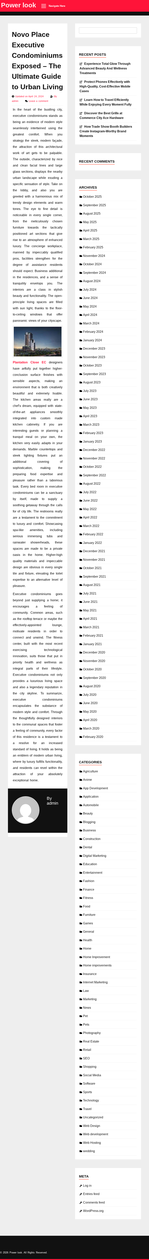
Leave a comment (38, 101)
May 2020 (90, 711)
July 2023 (89, 391)
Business (89, 830)
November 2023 (94, 357)
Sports (87, 1092)
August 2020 (91, 686)
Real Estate (91, 1041)
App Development (95, 788)
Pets (86, 1024)
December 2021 (94, 551)
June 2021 (90, 601)
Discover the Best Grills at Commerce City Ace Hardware (102, 116)
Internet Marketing (95, 982)
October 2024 (92, 264)
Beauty (88, 813)
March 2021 (91, 627)
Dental (87, 847)
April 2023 (90, 416)
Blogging (89, 822)
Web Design (91, 1125)
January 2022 (92, 542)
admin (15, 101)
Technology (91, 1100)
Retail (87, 1049)
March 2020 (91, 728)
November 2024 (94, 255)
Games (88, 923)
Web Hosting (92, 1142)
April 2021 (90, 618)
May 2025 (90, 222)
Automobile (91, 805)
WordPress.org (93, 1210)
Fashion (88, 881)
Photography (92, 1033)
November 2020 (94, 661)
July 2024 (89, 289)
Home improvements (97, 965)
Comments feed (94, 1202)
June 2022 (90, 500)
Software (89, 1083)
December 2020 (94, 652)
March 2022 (91, 526)
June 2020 (90, 703)
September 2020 (94, 677)
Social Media (92, 1075)
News (87, 1007)
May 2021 (90, 610)
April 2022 (90, 517)
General (88, 931)
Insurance (90, 974)
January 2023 (92, 441)
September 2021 (94, 576)
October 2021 (92, 568)
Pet (85, 1016)
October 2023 (92, 365)
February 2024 (93, 331)
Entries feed (91, 1194)
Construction (91, 839)
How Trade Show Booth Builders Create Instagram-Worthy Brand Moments (106, 131)
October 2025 (92, 196)
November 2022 (94, 458)
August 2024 (91, 281)
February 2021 (93, 635)
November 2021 (94, 559)
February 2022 (93, 534)
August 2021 (91, 585)
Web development (95, 1134)
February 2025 (93, 247)
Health (87, 940)
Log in (87, 1185)
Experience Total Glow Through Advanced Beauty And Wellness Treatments (105, 68)
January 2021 (92, 644)
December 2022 (94, 449)
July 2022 (89, 492)
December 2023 (94, 348)
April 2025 (90, 230)
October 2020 (92, 669)
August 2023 (91, 382)
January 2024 (92, 340)
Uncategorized (93, 1117)
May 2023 (90, 407)
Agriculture (90, 771)
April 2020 (90, 720)
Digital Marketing (94, 855)
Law (86, 990)
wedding (89, 1151)
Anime (87, 779)
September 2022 (94, 475)
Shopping (89, 1066)
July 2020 (89, 694)
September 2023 (94, 374)
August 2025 (91, 213)
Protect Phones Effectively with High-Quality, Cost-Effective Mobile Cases (105, 86)
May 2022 (90, 509)
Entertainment (92, 872)
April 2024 (90, 314)
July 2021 (89, 593)
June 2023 (90, 399)
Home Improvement (96, 957)
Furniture (89, 914)
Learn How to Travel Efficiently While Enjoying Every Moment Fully (106, 102)
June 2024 (90, 298)
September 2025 (94, 205)
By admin (52, 801)
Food (86, 906)
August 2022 (91, 483)
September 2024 (94, 272)
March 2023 (91, 424)
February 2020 (93, 736)
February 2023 (93, 433)
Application (91, 796)
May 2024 (90, 306)
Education (90, 864)
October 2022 (92, 466)
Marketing (90, 999)
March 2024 (91, 323)
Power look (18, 5)
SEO (86, 1058)
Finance (88, 889)
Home (87, 948)
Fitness (88, 898)
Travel (87, 1109)
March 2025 (91, 239)
